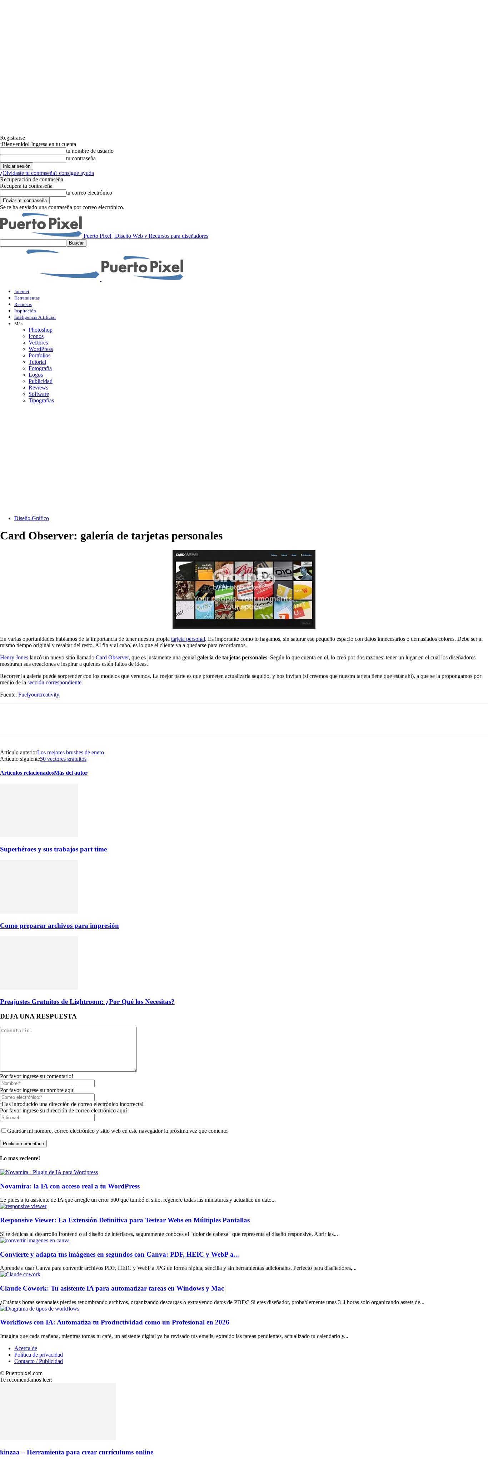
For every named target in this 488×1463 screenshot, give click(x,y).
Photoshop (41, 330)
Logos (36, 375)
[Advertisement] (244, 459)
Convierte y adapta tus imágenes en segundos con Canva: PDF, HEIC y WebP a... (119, 1254)
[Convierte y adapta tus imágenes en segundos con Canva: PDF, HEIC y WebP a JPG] (35, 1240)
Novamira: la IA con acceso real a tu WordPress (70, 1186)
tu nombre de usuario (90, 151)
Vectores (38, 343)
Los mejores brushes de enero (70, 752)
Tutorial (37, 362)
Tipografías (41, 400)
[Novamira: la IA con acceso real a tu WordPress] (49, 1172)
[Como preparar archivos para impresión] (39, 912)
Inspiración (25, 310)
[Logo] (50, 279)
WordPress (41, 349)
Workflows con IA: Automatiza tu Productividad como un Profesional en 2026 (114, 1322)
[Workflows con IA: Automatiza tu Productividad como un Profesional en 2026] (39, 1309)
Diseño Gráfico (31, 518)
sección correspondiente (54, 682)
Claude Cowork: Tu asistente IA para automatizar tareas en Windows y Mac (112, 1288)
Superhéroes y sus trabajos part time (53, 849)
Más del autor (71, 773)
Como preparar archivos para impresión (59, 925)
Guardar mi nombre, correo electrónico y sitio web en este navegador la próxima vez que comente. (118, 1131)
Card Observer (112, 657)
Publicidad (41, 381)
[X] (37, 719)
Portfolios (39, 355)
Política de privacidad (38, 1355)
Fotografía (40, 368)
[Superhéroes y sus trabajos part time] (39, 835)
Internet (21, 291)
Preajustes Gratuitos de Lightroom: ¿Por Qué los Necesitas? (87, 1001)
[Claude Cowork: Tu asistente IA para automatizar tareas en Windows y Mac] (20, 1274)
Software (39, 394)
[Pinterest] (63, 719)
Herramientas (27, 298)
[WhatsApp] (89, 719)
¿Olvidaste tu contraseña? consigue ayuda (47, 173)
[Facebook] (12, 719)
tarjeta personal (188, 639)
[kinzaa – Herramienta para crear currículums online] (58, 1438)
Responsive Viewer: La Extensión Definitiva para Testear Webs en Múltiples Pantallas (125, 1220)
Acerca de (25, 1348)
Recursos (23, 304)
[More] (140, 719)
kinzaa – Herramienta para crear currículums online (76, 1452)
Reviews (38, 387)
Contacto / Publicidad (38, 1361)
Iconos (36, 336)
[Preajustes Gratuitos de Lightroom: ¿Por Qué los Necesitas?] (39, 988)
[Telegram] (114, 719)
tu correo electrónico (89, 193)
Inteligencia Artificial (35, 317)
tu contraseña (81, 158)
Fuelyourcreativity (38, 695)
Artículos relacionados (27, 773)
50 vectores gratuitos (63, 759)
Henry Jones (14, 657)
